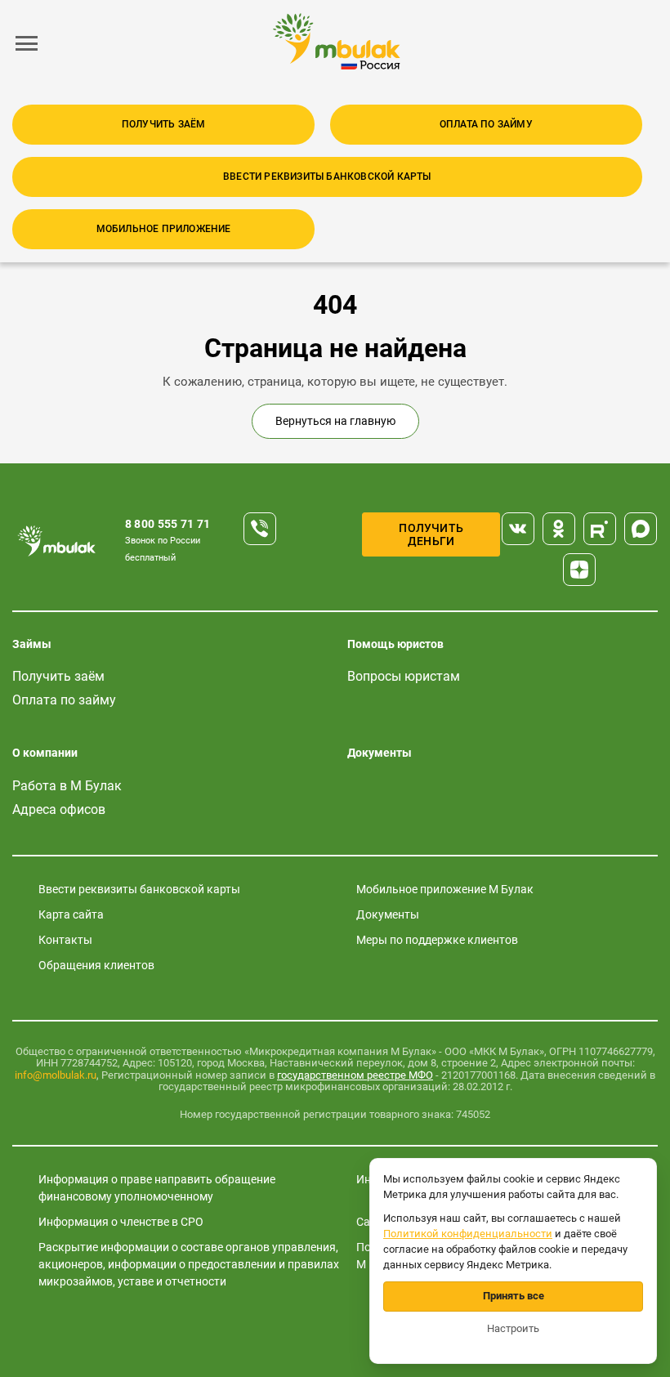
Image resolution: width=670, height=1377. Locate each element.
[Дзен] (579, 569)
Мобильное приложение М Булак (445, 889)
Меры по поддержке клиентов (437, 939)
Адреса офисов (58, 809)
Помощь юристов (395, 643)
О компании (45, 752)
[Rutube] (599, 528)
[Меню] (27, 43)
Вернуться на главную (335, 420)
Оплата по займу (486, 124)
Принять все (513, 1296)
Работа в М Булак (67, 786)
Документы (379, 752)
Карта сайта (71, 914)
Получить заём (164, 124)
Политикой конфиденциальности (467, 1233)
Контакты (65, 939)
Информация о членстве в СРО (120, 1221)
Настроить (513, 1328)
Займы (31, 643)
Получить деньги (431, 534)
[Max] (640, 528)
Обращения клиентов (96, 965)
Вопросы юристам (403, 676)
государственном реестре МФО (355, 1075)
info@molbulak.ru (55, 1075)
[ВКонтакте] (518, 528)
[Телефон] (259, 528)
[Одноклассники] (559, 528)
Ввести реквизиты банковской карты (327, 176)
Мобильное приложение (163, 229)
